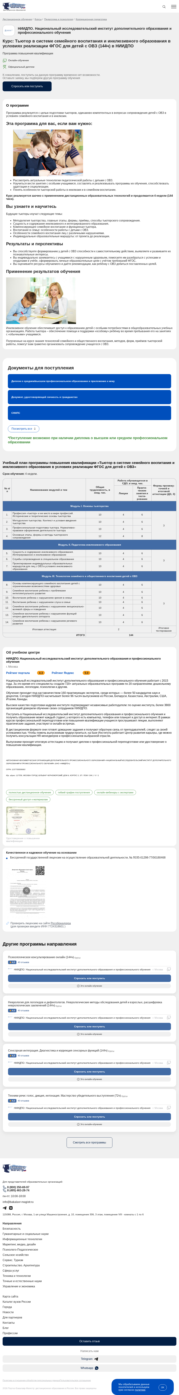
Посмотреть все (22, 428)
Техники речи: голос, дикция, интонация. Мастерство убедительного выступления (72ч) (64, 1095)
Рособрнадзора (61, 923)
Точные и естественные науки (22, 1281)
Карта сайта (10, 1296)
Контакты (9, 1322)
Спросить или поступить (27, 86)
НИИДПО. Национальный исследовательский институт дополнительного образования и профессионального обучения (82, 969)
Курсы (38, 19)
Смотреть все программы (89, 1142)
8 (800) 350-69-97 (18, 1187)
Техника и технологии (17, 1275)
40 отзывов (23, 962)
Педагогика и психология (58, 19)
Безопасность (12, 1228)
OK (162, 1387)
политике (140, 1389)
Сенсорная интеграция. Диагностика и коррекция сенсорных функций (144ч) (58, 1050)
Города (7, 1306)
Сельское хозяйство (16, 1254)
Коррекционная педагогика (91, 19)
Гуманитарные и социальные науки (26, 1233)
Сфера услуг (11, 1270)
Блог (6, 1327)
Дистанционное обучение (17, 19)
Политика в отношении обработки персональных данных (31, 1380)
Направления (12, 1223)
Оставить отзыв (89, 1341)
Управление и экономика (19, 1286)
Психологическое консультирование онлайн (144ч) (41, 957)
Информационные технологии (22, 1239)
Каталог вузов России (17, 1301)
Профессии (10, 1333)
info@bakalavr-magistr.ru (18, 1201)
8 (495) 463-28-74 (18, 1190)
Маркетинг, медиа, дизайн (19, 1244)
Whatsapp (87, 1368)
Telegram (86, 1358)
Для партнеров (12, 1317)
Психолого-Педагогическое (20, 1249)
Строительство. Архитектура (21, 1265)
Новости (8, 1312)
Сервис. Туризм (13, 1260)
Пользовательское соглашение (75, 1380)
